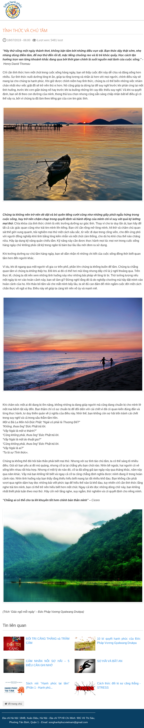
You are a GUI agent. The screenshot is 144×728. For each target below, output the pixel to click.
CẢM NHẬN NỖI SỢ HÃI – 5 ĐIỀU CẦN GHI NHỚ (47, 663)
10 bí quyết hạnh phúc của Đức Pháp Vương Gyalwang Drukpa (118, 640)
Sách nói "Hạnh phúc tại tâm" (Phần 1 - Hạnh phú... (47, 685)
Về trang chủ (14, 703)
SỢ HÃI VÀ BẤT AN (109, 661)
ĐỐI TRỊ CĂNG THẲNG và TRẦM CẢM (47, 640)
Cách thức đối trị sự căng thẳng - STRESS (118, 685)
